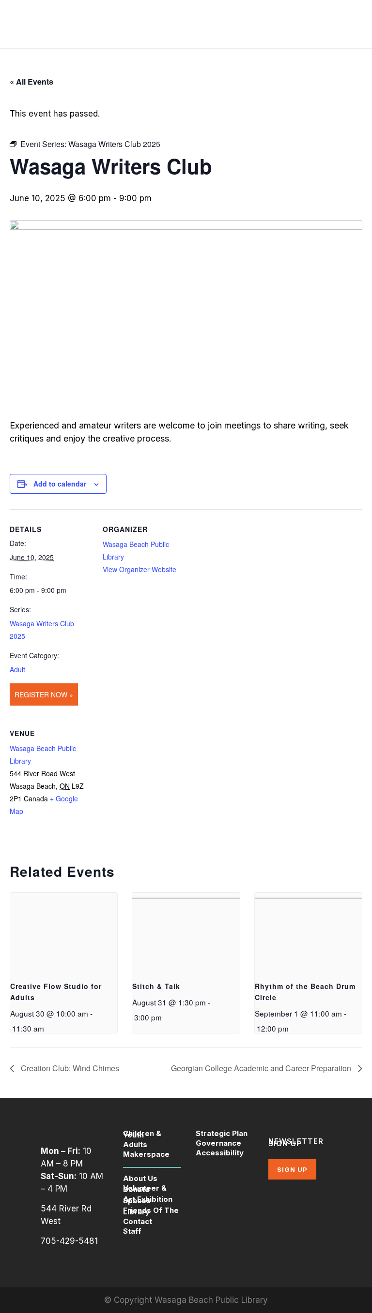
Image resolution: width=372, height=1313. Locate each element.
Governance (218, 1143)
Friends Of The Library (151, 1211)
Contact (137, 1221)
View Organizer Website (139, 569)
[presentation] (63, 933)
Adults (135, 1144)
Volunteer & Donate (145, 1188)
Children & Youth (142, 1134)
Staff (132, 1231)
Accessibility (220, 1152)
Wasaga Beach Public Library (211, 1300)
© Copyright (129, 1300)
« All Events (31, 81)
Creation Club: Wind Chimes (69, 1068)
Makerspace (146, 1154)
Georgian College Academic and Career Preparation (262, 1068)
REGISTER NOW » (44, 694)
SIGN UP (292, 1169)
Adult (17, 669)
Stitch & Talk (156, 986)
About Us (140, 1178)
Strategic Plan (222, 1133)
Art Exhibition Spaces (147, 1199)
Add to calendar (59, 483)
